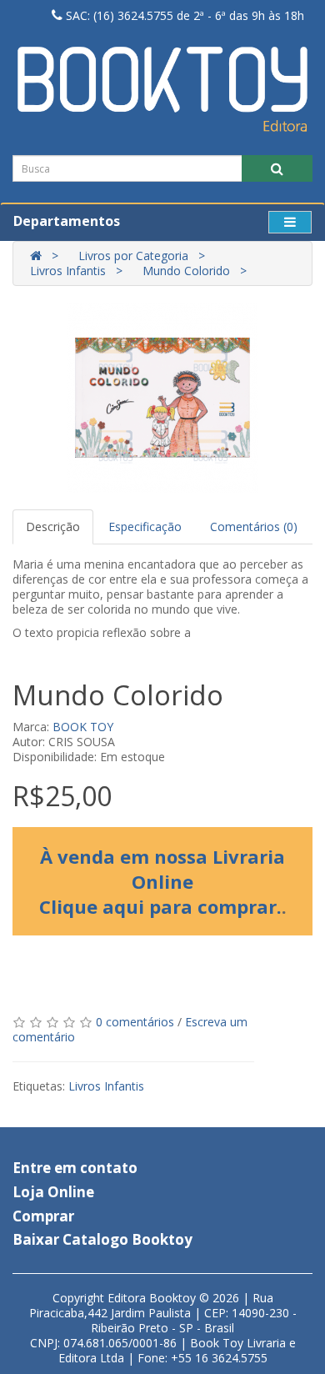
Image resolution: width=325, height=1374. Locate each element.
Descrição (53, 526)
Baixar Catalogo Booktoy (102, 1239)
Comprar (43, 1216)
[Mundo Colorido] (162, 398)
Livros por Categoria (133, 255)
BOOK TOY (82, 727)
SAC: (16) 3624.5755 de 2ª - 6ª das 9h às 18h (183, 15)
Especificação (145, 526)
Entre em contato (75, 1167)
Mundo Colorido (186, 270)
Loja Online (53, 1191)
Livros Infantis (68, 270)
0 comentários (135, 1022)
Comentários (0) (254, 526)
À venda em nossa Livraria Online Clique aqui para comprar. (162, 881)
